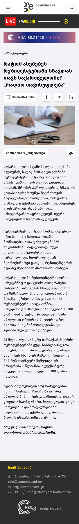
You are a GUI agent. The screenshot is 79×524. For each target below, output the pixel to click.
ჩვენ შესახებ (20, 467)
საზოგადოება (16, 53)
